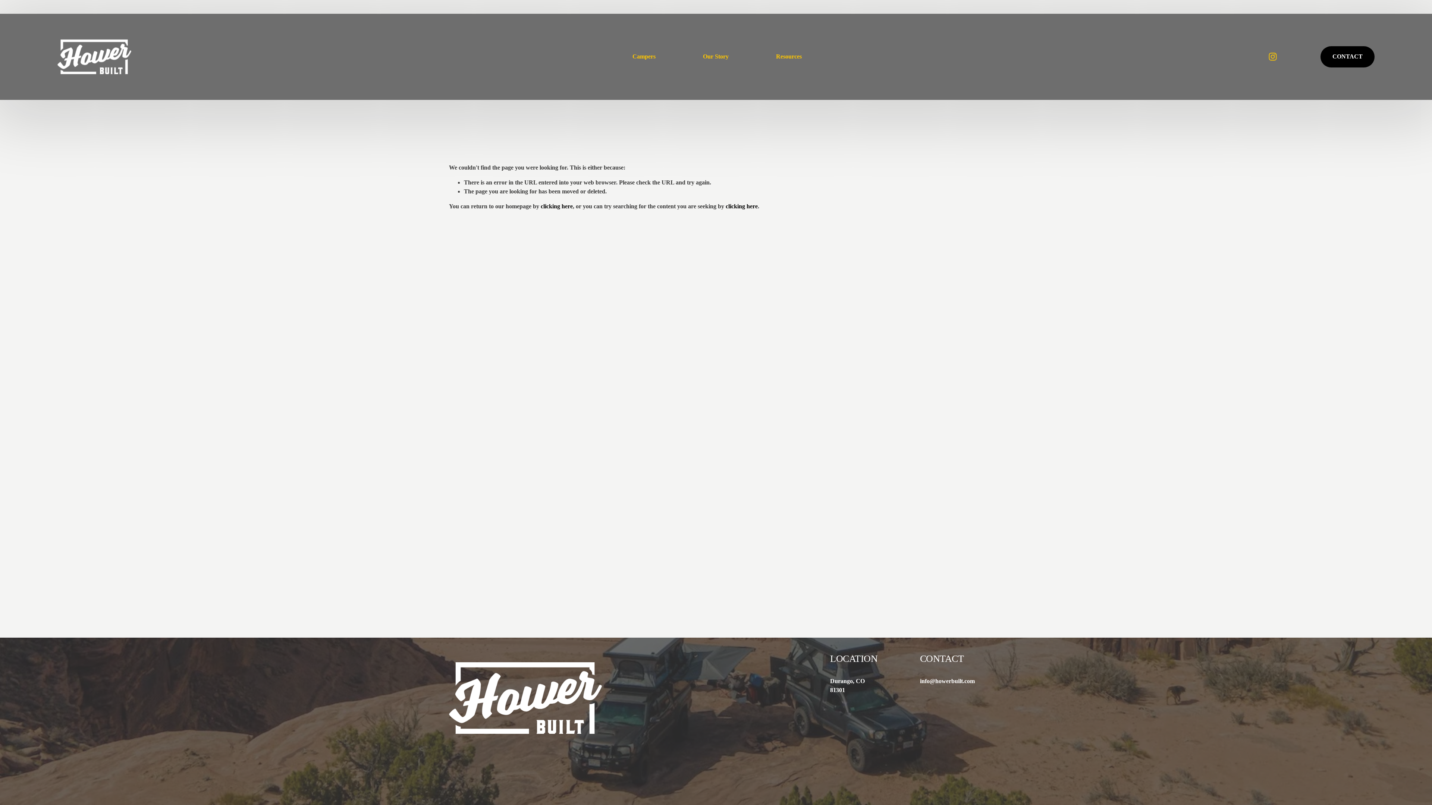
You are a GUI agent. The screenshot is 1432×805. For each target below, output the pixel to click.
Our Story (716, 56)
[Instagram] (1273, 56)
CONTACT (1347, 56)
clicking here (557, 206)
